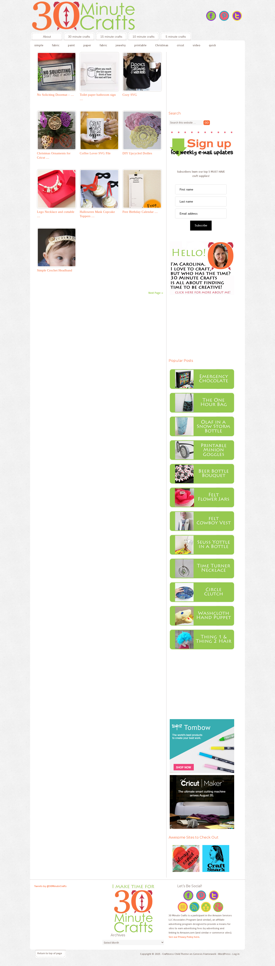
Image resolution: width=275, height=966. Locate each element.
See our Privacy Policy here (184, 936)
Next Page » (155, 292)
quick (212, 45)
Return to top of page (49, 953)
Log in (236, 953)
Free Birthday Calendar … (140, 212)
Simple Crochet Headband (54, 270)
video (196, 45)
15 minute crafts (111, 36)
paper (87, 45)
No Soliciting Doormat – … (55, 94)
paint (71, 45)
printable (140, 45)
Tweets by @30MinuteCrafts (50, 886)
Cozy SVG (129, 94)
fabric (55, 45)
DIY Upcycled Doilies (137, 153)
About (41, 36)
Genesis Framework (204, 953)
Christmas (161, 45)
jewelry (121, 45)
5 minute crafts (176, 36)
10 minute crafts (143, 36)
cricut (180, 45)
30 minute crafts (79, 36)
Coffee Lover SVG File (95, 153)
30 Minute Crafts (110, 16)
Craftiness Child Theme (175, 953)
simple (38, 45)
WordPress (224, 953)
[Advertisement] (201, 79)
